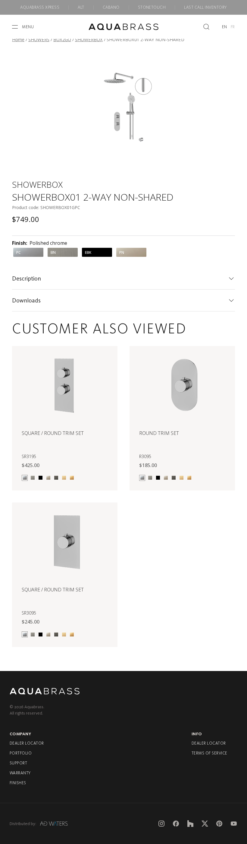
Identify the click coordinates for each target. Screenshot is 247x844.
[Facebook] (176, 823)
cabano (111, 7)
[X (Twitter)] (204, 823)
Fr (233, 26)
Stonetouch (152, 7)
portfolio (21, 753)
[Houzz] (190, 823)
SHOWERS (38, 39)
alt (81, 7)
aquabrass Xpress (39, 7)
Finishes (18, 782)
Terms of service (209, 753)
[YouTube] (233, 823)
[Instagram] (161, 823)
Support (18, 763)
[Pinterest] (219, 823)
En (224, 26)
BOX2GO (62, 39)
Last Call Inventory (205, 7)
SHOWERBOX (89, 39)
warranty (20, 773)
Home (18, 39)
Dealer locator (27, 743)
